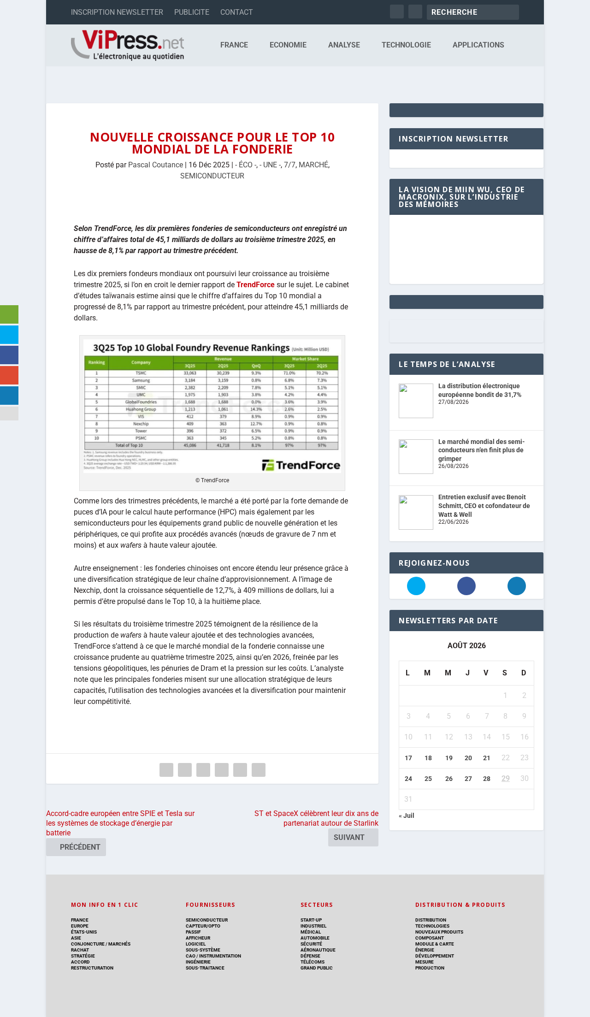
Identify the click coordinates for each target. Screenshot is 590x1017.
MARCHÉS (119, 943)
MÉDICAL (311, 931)
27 (468, 778)
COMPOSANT (429, 937)
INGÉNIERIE (198, 961)
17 (408, 758)
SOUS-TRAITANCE (205, 967)
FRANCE (234, 45)
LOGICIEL (196, 943)
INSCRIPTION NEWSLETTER (117, 12)
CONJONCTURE (88, 943)
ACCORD (80, 961)
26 (449, 778)
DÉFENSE (310, 955)
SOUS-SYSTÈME (203, 949)
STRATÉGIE (83, 955)
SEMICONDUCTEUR (212, 175)
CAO (190, 955)
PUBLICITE (191, 12)
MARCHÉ (313, 164)
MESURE (424, 961)
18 (428, 758)
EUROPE (79, 925)
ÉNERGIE (424, 949)
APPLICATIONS (478, 45)
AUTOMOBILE (315, 937)
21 (486, 758)
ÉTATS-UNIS (84, 931)
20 (468, 758)
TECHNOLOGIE (406, 45)
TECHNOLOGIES (432, 925)
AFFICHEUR (198, 937)
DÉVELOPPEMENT (434, 955)
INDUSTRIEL (313, 925)
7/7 (289, 164)
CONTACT (236, 12)
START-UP (311, 919)
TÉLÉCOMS (312, 961)
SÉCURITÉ (311, 943)
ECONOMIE (288, 45)
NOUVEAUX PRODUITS (439, 931)
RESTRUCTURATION (92, 967)
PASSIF (193, 931)
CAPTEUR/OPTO (203, 925)
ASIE (76, 937)
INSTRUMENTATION (219, 955)
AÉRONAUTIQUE (318, 949)
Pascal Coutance (155, 164)
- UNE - (270, 164)
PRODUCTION (429, 967)
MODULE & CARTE (434, 943)
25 (428, 778)
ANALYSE (344, 45)
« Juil (406, 815)
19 (449, 758)
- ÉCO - (245, 164)
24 (408, 778)
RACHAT (80, 949)
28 (486, 778)
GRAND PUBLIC (317, 967)
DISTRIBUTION (430, 919)
